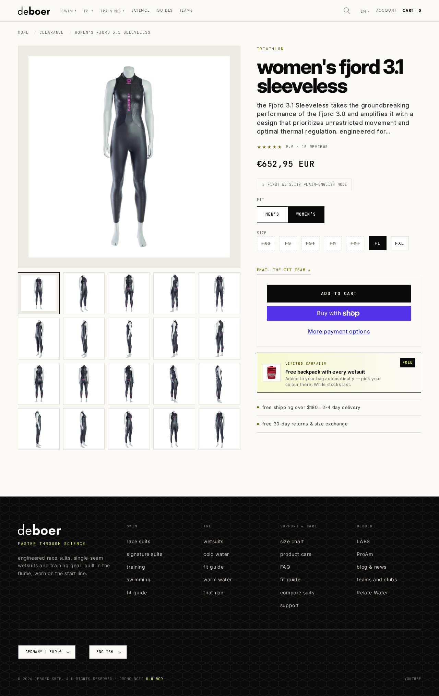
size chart (292, 541)
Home (23, 32)
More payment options (339, 331)
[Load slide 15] (219, 384)
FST (313, 245)
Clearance (51, 32)
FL (378, 243)
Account (386, 10)
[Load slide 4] (174, 293)
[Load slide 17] (84, 429)
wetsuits (213, 541)
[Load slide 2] (84, 293)
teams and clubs (377, 579)
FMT (357, 245)
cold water (216, 554)
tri (89, 11)
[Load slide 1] (39, 293)
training (136, 567)
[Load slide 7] (84, 339)
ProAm (365, 554)
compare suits (297, 592)
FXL (399, 243)
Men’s (272, 214)
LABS (363, 541)
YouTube (412, 678)
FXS (268, 245)
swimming (139, 579)
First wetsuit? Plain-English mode (307, 184)
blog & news (372, 567)
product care (296, 554)
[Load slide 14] (174, 384)
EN (365, 11)
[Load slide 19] (174, 429)
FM (336, 245)
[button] (347, 10)
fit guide (137, 592)
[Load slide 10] (219, 339)
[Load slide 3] (129, 293)
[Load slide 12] (84, 384)
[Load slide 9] (174, 339)
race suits (138, 541)
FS (291, 245)
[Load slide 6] (39, 339)
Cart (412, 10)
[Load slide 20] (219, 429)
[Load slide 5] (219, 293)
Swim (68, 11)
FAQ (285, 567)
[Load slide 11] (39, 384)
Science (140, 10)
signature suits (144, 554)
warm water (217, 579)
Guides (165, 10)
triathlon (213, 592)
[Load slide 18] (129, 429)
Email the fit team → (284, 269)
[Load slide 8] (129, 339)
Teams (186, 10)
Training (112, 11)
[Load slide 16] (39, 429)
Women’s (306, 214)
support (289, 605)
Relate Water (372, 592)
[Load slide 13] (129, 384)
